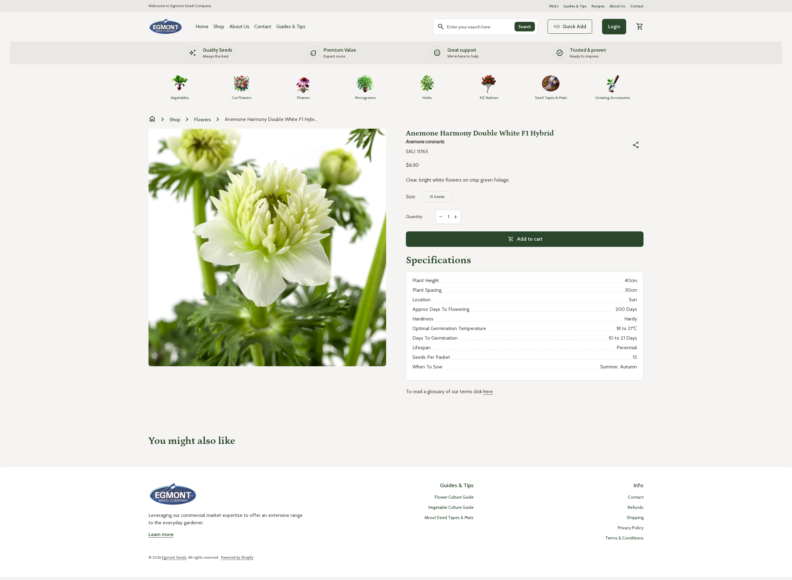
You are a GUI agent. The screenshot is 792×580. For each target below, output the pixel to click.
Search (525, 26)
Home (202, 26)
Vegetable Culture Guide (451, 507)
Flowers (202, 119)
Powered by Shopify (237, 557)
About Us (617, 6)
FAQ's (553, 6)
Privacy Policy (631, 528)
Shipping (635, 517)
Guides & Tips (575, 6)
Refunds (636, 507)
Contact (637, 6)
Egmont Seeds (174, 557)
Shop (218, 26)
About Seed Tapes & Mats (449, 517)
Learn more (161, 534)
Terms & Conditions (624, 538)
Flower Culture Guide (454, 497)
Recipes (598, 6)
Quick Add (574, 26)
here (488, 391)
